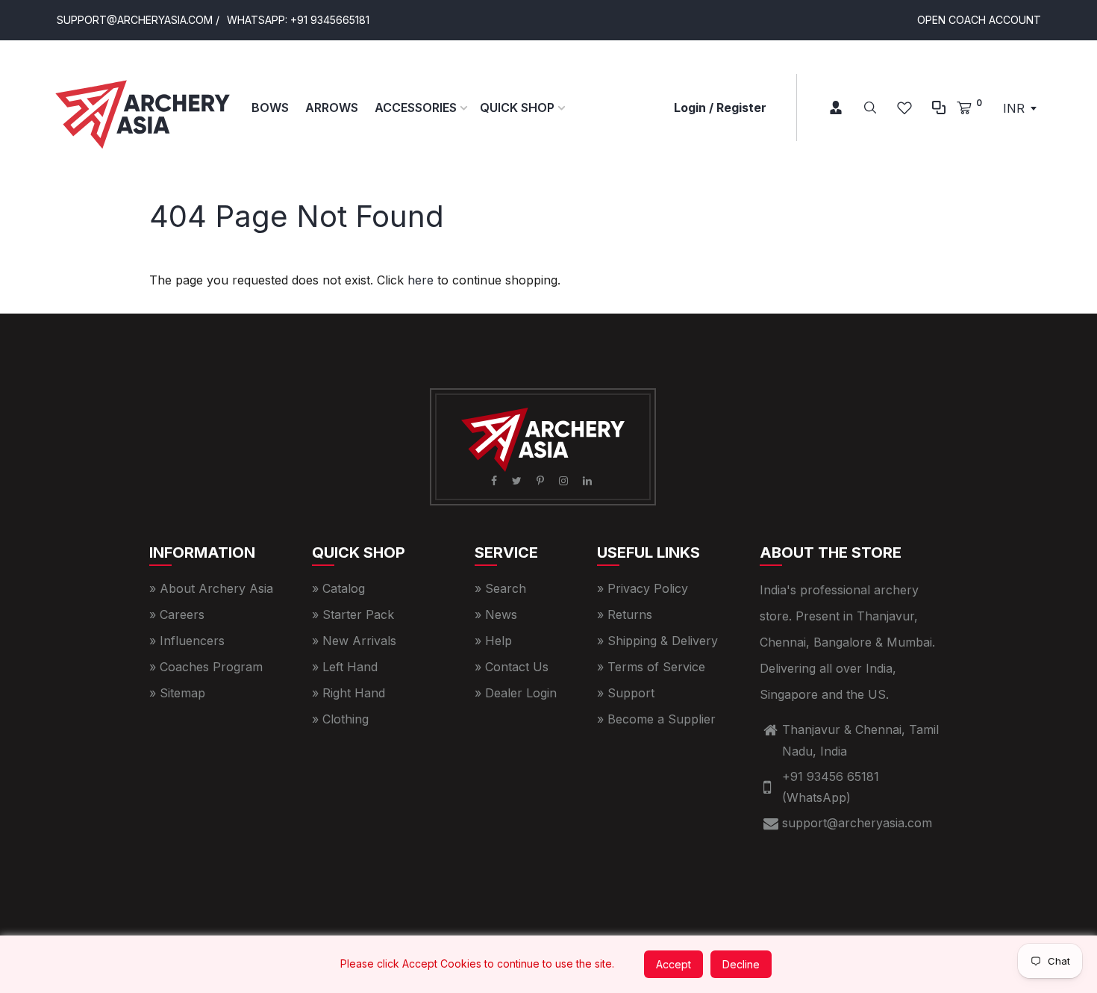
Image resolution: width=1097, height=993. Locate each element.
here (420, 280)
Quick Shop (518, 107)
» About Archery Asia (211, 588)
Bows (270, 107)
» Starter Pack (353, 614)
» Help (493, 640)
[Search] (870, 107)
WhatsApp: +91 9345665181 (298, 19)
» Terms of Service (651, 666)
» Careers (176, 614)
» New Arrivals (354, 640)
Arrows (331, 107)
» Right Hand (348, 692)
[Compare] (938, 107)
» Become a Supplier (656, 719)
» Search (500, 588)
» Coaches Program (206, 666)
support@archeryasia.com (857, 822)
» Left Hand (345, 666)
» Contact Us (511, 666)
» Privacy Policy (642, 588)
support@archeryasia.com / (138, 19)
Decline (741, 964)
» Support (625, 692)
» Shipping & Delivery (657, 640)
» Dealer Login (516, 692)
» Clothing (340, 719)
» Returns (624, 614)
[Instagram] (565, 480)
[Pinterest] (542, 480)
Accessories (417, 107)
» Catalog (338, 588)
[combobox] (1019, 108)
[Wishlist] (904, 107)
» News (496, 614)
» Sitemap (177, 692)
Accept (673, 964)
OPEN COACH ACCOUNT (979, 19)
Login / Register (720, 107)
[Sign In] (825, 107)
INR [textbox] (1014, 108)
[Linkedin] (589, 480)
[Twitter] (518, 480)
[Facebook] (495, 480)
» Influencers (187, 640)
